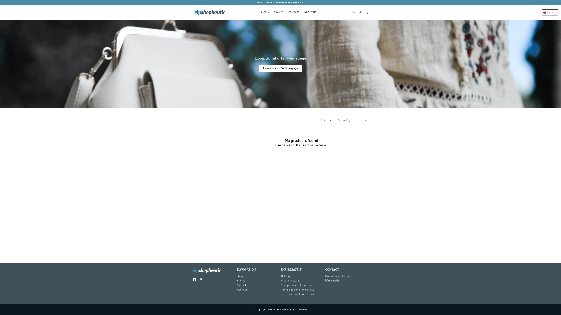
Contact (241, 285)
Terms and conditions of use (297, 290)
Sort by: (326, 120)
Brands (241, 281)
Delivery (285, 276)
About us (242, 290)
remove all (319, 145)
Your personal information (296, 285)
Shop (240, 276)
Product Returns (290, 281)
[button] (265, 12)
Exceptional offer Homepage (280, 68)
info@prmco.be (332, 280)
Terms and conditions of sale (298, 294)
